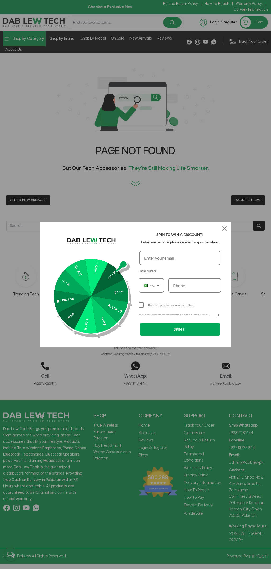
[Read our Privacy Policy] (218, 316)
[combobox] (151, 285)
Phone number (147, 270)
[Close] (224, 228)
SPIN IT (180, 329)
